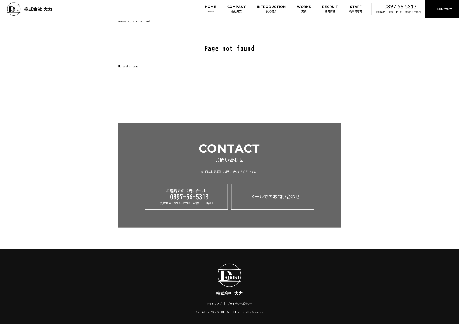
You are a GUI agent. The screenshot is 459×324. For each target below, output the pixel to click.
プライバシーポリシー (239, 303)
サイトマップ (214, 303)
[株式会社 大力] (30, 9)
